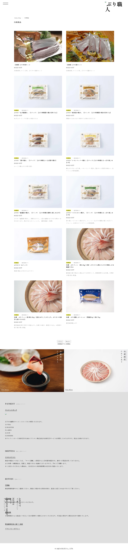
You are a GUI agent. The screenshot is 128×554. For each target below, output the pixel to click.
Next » (68, 341)
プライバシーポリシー (12, 529)
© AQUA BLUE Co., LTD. (64, 549)
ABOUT (19, 504)
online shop (125, 190)
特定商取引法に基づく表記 (14, 524)
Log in (125, 170)
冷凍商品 (26, 18)
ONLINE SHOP (6, 506)
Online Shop (17, 18)
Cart (125, 178)
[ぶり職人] (114, 6)
